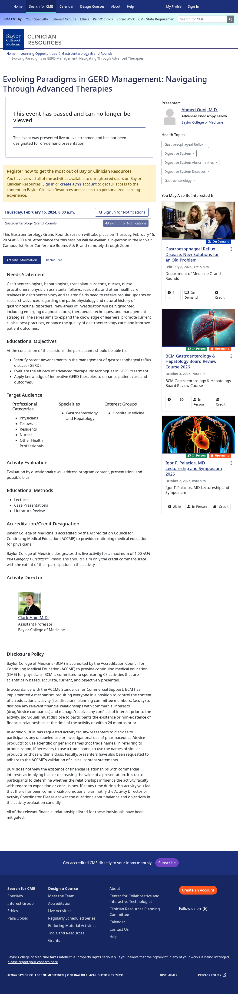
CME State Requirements (157, 19)
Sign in (48, 184)
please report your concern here (32, 962)
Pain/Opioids (103, 19)
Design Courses (92, 6)
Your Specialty (37, 19)
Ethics (84, 19)
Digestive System (178, 153)
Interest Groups (64, 19)
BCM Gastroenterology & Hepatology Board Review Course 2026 (191, 361)
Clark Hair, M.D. (33, 617)
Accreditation (60, 903)
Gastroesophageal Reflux (184, 144)
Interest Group (20, 903)
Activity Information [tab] (22, 260)
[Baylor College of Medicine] (33, 39)
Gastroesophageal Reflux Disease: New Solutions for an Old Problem (192, 254)
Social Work (126, 19)
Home (18, 6)
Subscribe (167, 862)
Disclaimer (168, 975)
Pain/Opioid (17, 918)
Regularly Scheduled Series (72, 918)
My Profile (174, 6)
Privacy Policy (209, 975)
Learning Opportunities (38, 53)
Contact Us (119, 929)
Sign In (193, 6)
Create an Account (198, 890)
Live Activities (59, 910)
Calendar (67, 6)
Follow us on (191, 908)
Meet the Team (61, 895)
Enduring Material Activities (72, 925)
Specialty (15, 895)
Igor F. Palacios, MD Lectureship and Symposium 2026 (193, 468)
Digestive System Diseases (185, 171)
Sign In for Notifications (124, 212)
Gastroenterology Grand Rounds (87, 53)
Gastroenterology (178, 180)
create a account (78, 184)
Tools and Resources (66, 933)
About (115, 6)
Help (130, 6)
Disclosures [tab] (54, 260)
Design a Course (63, 888)
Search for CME (42, 6)
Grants (54, 940)
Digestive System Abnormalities (189, 162)
